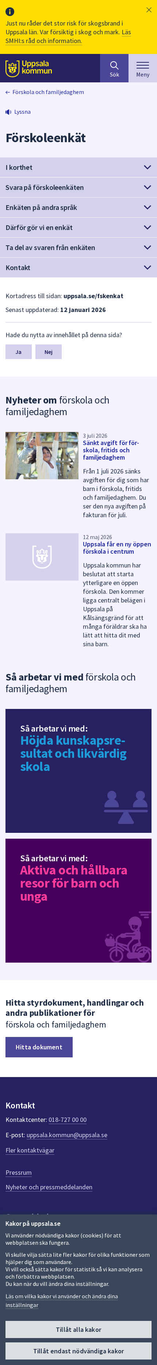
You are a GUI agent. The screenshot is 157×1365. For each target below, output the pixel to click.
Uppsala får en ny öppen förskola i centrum (117, 547)
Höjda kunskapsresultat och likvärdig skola (73, 753)
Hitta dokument (39, 1047)
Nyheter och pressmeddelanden (48, 1187)
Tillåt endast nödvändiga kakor (78, 1351)
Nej (49, 351)
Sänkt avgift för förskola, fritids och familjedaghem (111, 449)
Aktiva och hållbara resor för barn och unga (74, 883)
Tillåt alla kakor (78, 1329)
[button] (149, 10)
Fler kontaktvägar (29, 1150)
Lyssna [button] (22, 111)
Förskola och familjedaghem (48, 91)
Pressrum (18, 1172)
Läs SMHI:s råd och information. (68, 36)
